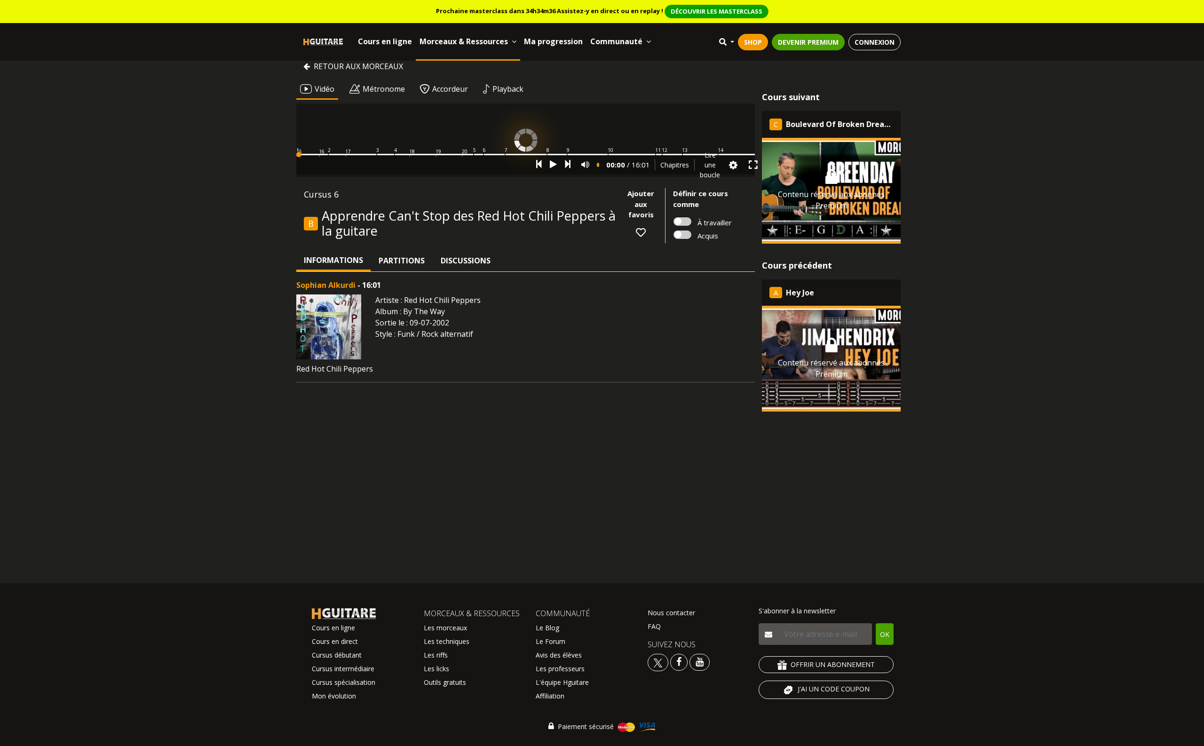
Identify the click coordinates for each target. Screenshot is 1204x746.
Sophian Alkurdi (326, 285)
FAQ (654, 626)
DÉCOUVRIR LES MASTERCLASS (716, 11)
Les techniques (446, 641)
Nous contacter (671, 612)
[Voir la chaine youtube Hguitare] (699, 661)
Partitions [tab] (402, 260)
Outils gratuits (445, 682)
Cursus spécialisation (343, 682)
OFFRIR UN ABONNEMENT (833, 664)
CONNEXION (875, 42)
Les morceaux (445, 627)
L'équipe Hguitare (562, 682)
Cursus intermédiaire (343, 668)
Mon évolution (334, 695)
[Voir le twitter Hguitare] (659, 661)
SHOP (753, 42)
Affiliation (550, 695)
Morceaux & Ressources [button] (464, 41)
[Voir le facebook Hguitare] (679, 661)
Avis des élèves (559, 655)
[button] (525, 154)
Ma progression (553, 41)
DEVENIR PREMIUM (808, 42)
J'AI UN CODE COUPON (834, 688)
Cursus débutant (337, 655)
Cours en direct (335, 641)
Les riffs (436, 655)
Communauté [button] (616, 41)
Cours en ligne (385, 41)
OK (884, 634)
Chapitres (674, 164)
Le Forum (550, 641)
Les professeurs (560, 668)
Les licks (436, 668)
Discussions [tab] (466, 260)
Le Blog (547, 627)
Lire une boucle (710, 165)
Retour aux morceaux (358, 66)
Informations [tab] (333, 260)
